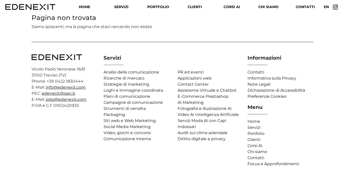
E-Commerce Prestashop (203, 96)
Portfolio (158, 7)
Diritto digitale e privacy (202, 138)
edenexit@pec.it (58, 93)
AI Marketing (191, 102)
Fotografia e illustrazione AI (205, 108)
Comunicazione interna (127, 138)
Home (84, 7)
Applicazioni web (195, 78)
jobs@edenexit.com (66, 99)
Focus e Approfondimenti (273, 163)
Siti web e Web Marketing (130, 120)
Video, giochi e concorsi (127, 132)
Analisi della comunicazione (131, 72)
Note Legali (259, 84)
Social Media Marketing (127, 126)
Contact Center (193, 84)
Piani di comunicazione (127, 96)
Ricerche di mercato (124, 78)
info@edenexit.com (66, 87)
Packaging (114, 114)
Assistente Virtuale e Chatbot (207, 90)
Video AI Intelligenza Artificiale (208, 114)
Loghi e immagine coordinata (133, 90)
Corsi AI (232, 7)
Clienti (195, 7)
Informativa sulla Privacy (272, 78)
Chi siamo (268, 7)
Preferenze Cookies (267, 96)
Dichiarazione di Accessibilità (276, 90)
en (326, 7)
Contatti (305, 7)
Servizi (121, 7)
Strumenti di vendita (125, 108)
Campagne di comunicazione (133, 102)
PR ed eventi (191, 72)
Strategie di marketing (126, 84)
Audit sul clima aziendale (203, 132)
